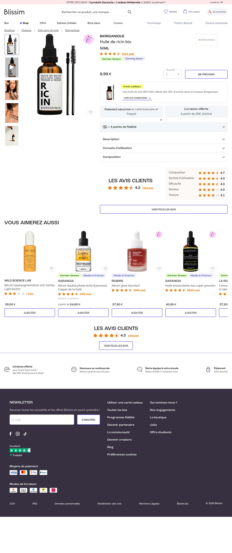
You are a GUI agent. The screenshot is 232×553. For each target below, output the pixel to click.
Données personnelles (67, 503)
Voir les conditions (135, 98)
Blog (110, 447)
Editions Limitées (66, 23)
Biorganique (112, 36)
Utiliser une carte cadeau (125, 402)
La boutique (158, 417)
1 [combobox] (166, 74)
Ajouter (30, 313)
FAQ (34, 503)
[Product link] (29, 263)
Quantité (170, 69)
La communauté (118, 432)
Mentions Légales (149, 503)
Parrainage (154, 23)
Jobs (153, 425)
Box (6, 23)
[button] (116, 2)
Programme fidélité (120, 417)
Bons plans (94, 23)
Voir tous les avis (164, 209)
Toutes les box (117, 410)
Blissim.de (182, 503)
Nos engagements (162, 410)
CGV (12, 503)
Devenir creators (119, 439)
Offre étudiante (160, 432)
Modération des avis (109, 503)
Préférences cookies (122, 454)
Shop (26, 23)
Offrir (43, 23)
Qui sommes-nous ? (163, 402)
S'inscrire (88, 420)
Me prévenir (206, 74)
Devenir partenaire (217, 23)
